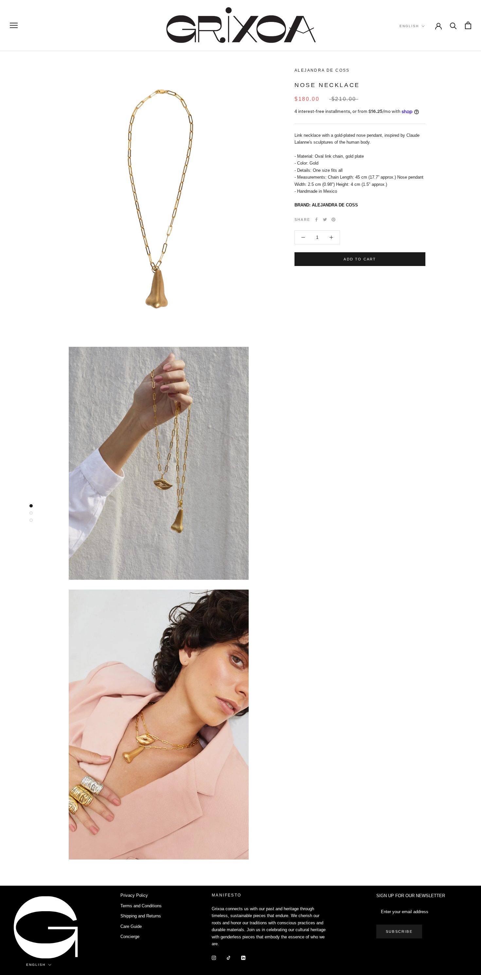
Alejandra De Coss (322, 70)
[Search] (453, 25)
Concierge (129, 936)
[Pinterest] (333, 220)
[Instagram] (214, 957)
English (409, 26)
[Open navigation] (14, 25)
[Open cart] (468, 25)
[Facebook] (316, 220)
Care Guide (131, 926)
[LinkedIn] (243, 957)
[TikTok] (228, 957)
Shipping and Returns (140, 915)
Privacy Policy (134, 895)
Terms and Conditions (141, 905)
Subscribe (399, 931)
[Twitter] (325, 220)
